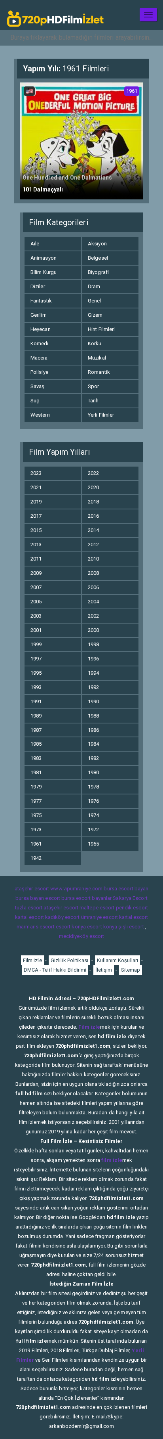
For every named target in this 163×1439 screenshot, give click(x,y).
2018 (93, 502)
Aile (34, 244)
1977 (36, 801)
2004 (93, 602)
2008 (93, 573)
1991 (36, 701)
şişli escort (131, 927)
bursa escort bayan (126, 889)
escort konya (71, 927)
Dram (94, 286)
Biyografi (98, 272)
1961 (36, 844)
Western (40, 415)
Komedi (39, 343)
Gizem (95, 315)
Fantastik (41, 301)
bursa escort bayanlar (86, 898)
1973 (36, 829)
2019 (36, 502)
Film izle (32, 960)
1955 (93, 844)
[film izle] (55, 15)
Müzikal (97, 358)
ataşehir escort (32, 889)
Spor (93, 386)
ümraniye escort (99, 917)
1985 (36, 744)
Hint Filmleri (101, 329)
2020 (93, 487)
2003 (36, 616)
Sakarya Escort (130, 898)
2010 (93, 559)
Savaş (37, 386)
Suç (34, 401)
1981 (36, 772)
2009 (36, 573)
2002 (93, 616)
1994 (93, 673)
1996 (93, 659)
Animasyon (43, 258)
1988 (93, 716)
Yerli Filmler (101, 415)
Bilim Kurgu (43, 272)
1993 (36, 687)
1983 (36, 758)
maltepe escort (97, 908)
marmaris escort (36, 927)
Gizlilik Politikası (69, 960)
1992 (93, 687)
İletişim (103, 970)
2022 (93, 473)
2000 (93, 630)
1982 (93, 758)
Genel (94, 301)
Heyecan (40, 329)
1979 (36, 787)
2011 (36, 559)
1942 (36, 858)
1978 (93, 787)
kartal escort (29, 917)
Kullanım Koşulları (117, 960)
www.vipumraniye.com (76, 889)
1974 (93, 815)
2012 (93, 544)
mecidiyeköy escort (81, 936)
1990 (93, 701)
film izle (111, 1160)
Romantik (99, 372)
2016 (93, 516)
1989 (36, 716)
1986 (93, 730)
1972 (93, 829)
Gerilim (38, 315)
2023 (36, 473)
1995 (36, 673)
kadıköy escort (62, 917)
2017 (36, 516)
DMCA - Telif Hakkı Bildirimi (55, 970)
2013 (36, 544)
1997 (36, 659)
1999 (36, 644)
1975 (36, 815)
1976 (93, 801)
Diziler (37, 286)
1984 (93, 744)
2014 (93, 530)
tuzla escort (28, 908)
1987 (36, 730)
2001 (36, 630)
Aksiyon (97, 244)
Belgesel (98, 258)
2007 (36, 587)
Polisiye (39, 372)
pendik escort (132, 908)
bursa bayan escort (37, 898)
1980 (93, 772)
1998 (93, 644)
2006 (93, 587)
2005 (36, 602)
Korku (95, 343)
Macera (39, 358)
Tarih (93, 401)
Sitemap (130, 970)
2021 (36, 487)
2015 (36, 530)
